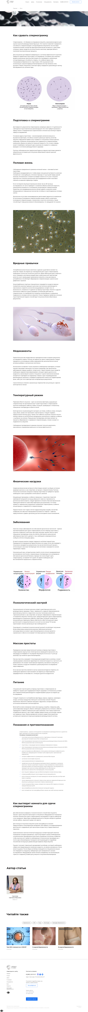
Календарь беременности (59, 922)
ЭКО (34, 922)
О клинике (9, 979)
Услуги (27, 2)
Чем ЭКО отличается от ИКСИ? (16, 947)
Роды (39, 922)
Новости (9, 986)
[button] (75, 2)
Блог (21, 8)
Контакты (55, 2)
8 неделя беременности (66, 947)
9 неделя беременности (40, 947)
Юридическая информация (13, 1006)
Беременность (26, 922)
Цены (32, 2)
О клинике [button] (39, 2)
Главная (8, 973)
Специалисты (47, 2)
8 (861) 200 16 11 (64, 2)
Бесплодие (46, 922)
